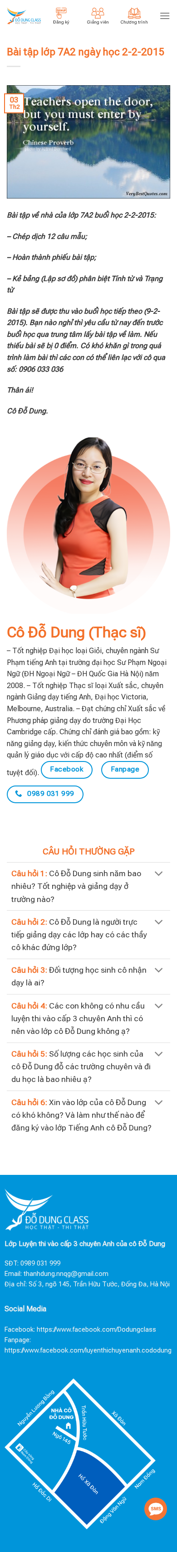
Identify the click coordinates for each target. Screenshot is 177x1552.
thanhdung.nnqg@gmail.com (66, 1274)
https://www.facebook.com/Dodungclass (96, 1330)
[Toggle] (159, 874)
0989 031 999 (40, 1263)
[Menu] (164, 16)
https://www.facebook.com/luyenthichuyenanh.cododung (88, 1350)
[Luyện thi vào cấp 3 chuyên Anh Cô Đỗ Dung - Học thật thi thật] (24, 15)
